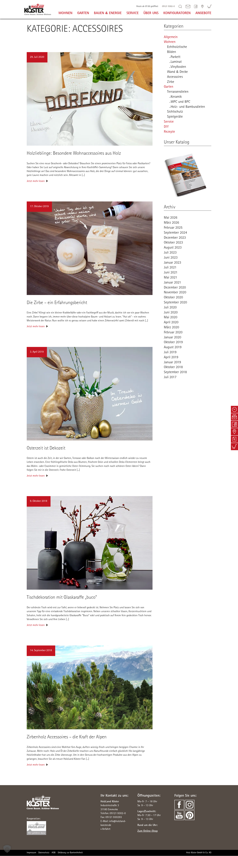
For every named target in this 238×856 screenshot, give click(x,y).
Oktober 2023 (173, 243)
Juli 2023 (170, 253)
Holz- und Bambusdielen (188, 107)
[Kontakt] (202, 6)
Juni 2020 (171, 313)
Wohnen (170, 42)
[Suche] (180, 6)
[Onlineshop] (234, 446)
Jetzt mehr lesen (36, 181)
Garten (168, 87)
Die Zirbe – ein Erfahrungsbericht (57, 303)
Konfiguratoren (177, 13)
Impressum (31, 853)
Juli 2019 (170, 352)
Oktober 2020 (173, 298)
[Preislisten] (234, 439)
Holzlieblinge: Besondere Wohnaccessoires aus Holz (74, 153)
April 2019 (171, 357)
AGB (54, 853)
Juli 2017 (170, 377)
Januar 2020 (172, 337)
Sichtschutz (175, 112)
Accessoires (175, 77)
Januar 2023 (172, 263)
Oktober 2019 (173, 342)
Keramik (176, 97)
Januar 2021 (172, 283)
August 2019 (172, 347)
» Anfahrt (105, 829)
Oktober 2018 (173, 367)
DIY (166, 127)
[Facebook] (195, 6)
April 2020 (171, 322)
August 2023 (173, 248)
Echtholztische (177, 47)
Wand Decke (177, 72)
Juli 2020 (170, 308)
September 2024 (175, 233)
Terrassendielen (177, 92)
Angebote (203, 13)
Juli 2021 (170, 268)
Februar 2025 (173, 228)
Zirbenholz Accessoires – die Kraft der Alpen (67, 737)
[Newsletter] (234, 416)
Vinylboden (178, 67)
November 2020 (175, 293)
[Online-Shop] (209, 6)
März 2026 (171, 223)
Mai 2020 (170, 317)
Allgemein (171, 37)
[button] (7, 849)
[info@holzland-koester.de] (188, 6)
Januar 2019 (172, 362)
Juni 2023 (171, 258)
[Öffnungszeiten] (234, 409)
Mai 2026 (170, 218)
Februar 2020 (173, 332)
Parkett (175, 57)
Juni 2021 (170, 273)
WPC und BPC (180, 102)
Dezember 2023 (175, 238)
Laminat (176, 62)
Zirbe (170, 82)
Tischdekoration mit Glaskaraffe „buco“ (62, 597)
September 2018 (175, 372)
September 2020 (175, 303)
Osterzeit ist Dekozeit (46, 448)
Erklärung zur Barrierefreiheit (70, 853)
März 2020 (171, 327)
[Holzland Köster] (37, 9)
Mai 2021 (170, 278)
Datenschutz (43, 853)
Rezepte (169, 132)
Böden (171, 52)
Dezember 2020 (175, 288)
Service (169, 122)
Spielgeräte (175, 117)
